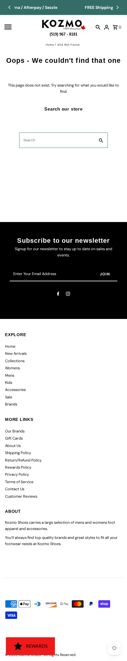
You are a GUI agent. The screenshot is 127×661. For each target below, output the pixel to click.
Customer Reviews (21, 496)
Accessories (15, 389)
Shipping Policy (18, 452)
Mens (9, 375)
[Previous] (9, 7)
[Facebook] (58, 295)
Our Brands (15, 431)
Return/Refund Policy (23, 460)
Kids (8, 382)
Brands (11, 404)
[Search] (98, 27)
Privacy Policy (17, 474)
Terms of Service (19, 481)
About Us (13, 445)
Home (50, 45)
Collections (15, 360)
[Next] (117, 7)
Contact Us (14, 488)
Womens (12, 368)
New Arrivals (16, 353)
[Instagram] (68, 295)
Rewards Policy (18, 467)
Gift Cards (14, 438)
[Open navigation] (21, 27)
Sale (8, 397)
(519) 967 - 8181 (63, 33)
